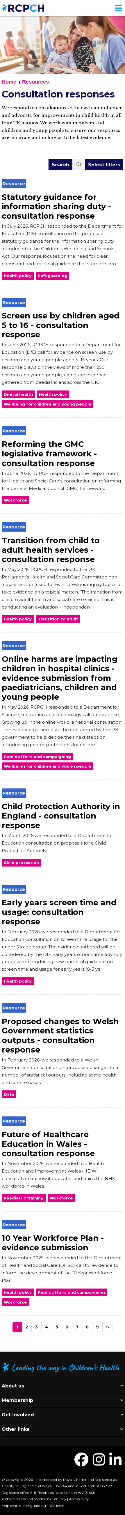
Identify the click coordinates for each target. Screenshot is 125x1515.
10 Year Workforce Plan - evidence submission (53, 1242)
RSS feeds (56, 1505)
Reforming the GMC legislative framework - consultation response (49, 453)
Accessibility (79, 1499)
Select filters (104, 164)
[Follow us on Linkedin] (115, 1463)
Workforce (15, 500)
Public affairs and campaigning (37, 756)
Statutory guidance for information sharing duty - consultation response (56, 206)
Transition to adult (58, 619)
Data (9, 1094)
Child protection (21, 862)
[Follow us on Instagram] (99, 1463)
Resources (35, 82)
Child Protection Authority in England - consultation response (61, 816)
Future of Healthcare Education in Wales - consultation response (48, 1144)
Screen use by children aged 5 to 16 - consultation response (60, 325)
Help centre (11, 1505)
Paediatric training (24, 1198)
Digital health (18, 394)
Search (60, 164)
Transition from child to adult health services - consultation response (51, 550)
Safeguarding (52, 275)
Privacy (59, 1499)
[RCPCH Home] (23, 7)
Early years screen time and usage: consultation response (59, 912)
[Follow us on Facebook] (81, 1463)
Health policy (18, 275)
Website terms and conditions (26, 1499)
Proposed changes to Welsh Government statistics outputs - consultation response (60, 1036)
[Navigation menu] (118, 8)
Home (9, 82)
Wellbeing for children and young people (47, 404)
